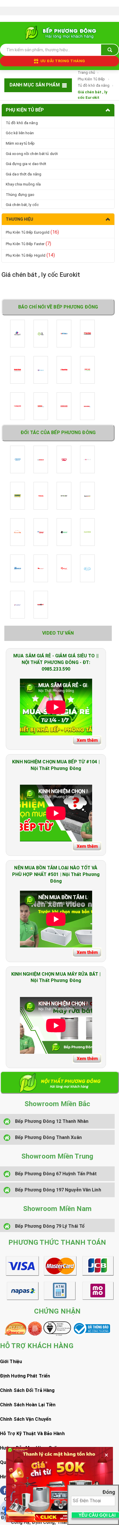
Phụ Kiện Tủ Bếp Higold (30, 255)
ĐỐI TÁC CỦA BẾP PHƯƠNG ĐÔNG (58, 432)
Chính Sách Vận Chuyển (25, 1419)
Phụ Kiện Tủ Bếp (92, 79)
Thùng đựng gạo (20, 194)
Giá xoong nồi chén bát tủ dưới (32, 154)
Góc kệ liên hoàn (20, 133)
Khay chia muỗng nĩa (23, 184)
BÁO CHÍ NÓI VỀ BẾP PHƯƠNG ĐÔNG (58, 307)
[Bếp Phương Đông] (59, 32)
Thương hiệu (19, 219)
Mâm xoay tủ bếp (20, 143)
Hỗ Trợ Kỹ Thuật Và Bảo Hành (32, 1433)
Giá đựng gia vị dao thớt (26, 164)
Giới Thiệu (11, 1361)
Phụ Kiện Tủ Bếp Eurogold (32, 232)
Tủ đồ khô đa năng (94, 85)
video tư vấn (58, 633)
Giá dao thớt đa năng (23, 174)
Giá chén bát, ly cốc (22, 205)
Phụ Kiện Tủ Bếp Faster (28, 243)
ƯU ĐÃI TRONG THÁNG (62, 61)
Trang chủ (86, 72)
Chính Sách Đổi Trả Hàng (27, 1390)
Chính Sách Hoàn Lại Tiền (27, 1404)
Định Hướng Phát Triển (25, 1376)
